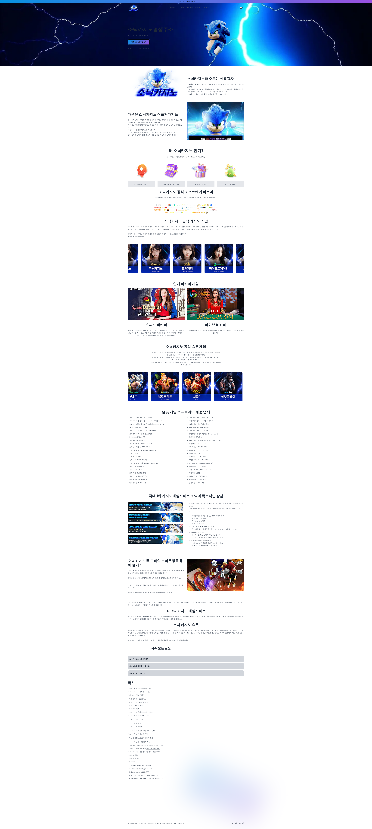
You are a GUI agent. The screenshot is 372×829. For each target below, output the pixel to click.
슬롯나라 (207, 8)
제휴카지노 (198, 8)
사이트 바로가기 (138, 42)
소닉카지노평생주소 (153, 748)
